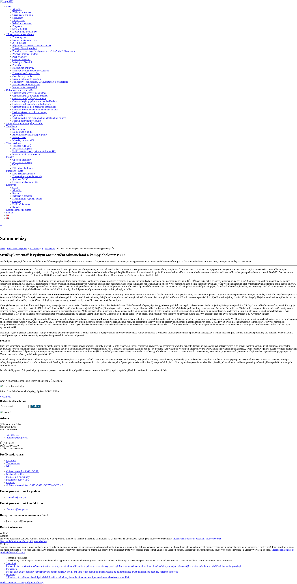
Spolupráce (17, 17)
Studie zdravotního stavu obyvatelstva (30, 70)
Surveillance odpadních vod (26, 84)
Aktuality (17, 9)
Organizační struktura (22, 15)
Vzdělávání (11, 126)
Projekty (10, 157)
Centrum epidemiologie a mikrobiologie (31, 104)
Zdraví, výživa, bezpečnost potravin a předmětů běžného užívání (43, 51)
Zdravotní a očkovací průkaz (26, 73)
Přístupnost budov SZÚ (17, 479)
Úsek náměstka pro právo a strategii (29, 112)
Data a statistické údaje (23, 173)
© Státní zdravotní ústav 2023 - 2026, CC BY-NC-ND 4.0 (34, 485)
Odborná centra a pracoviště (20, 90)
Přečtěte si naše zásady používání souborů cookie (197, 538)
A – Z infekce (19, 42)
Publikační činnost (21, 204)
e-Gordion (11, 460)
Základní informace (21, 12)
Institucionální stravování (24, 87)
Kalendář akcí (19, 137)
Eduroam (10, 482)
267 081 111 (13, 435)
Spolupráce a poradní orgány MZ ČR (24, 123)
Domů (2, 248)
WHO (15, 165)
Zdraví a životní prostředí (24, 48)
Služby (15, 193)
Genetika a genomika (22, 76)
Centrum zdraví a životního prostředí (30, 95)
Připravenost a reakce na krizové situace (31, 45)
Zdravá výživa (19, 37)
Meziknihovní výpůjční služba (27, 198)
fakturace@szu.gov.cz (17, 509)
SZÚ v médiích (19, 29)
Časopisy (16, 201)
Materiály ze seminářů (23, 140)
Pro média (17, 26)
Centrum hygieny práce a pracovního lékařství (34, 101)
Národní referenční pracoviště (26, 120)
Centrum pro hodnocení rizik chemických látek (35, 109)
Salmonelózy (50, 248)
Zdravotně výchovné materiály (27, 176)
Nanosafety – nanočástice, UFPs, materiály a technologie (40, 81)
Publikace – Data (14, 171)
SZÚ (8, 6)
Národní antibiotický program (26, 79)
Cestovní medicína (21, 59)
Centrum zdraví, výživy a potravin (29, 98)
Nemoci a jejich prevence (24, 40)
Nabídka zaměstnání (22, 23)
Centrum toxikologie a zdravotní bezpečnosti (34, 106)
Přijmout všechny (38, 541)
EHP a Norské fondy (22, 168)
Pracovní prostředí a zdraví (25, 54)
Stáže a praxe (18, 129)
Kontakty (17, 207)
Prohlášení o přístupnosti (18, 477)
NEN (8, 466)
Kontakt (10, 212)
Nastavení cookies (15, 474)
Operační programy (21, 159)
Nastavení (5, 541)
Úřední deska (18, 20)
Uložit (3, 582)
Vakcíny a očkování (22, 62)
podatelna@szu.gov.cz (18, 497)
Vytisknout (5, 396)
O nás (15, 187)
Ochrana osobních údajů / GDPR (22, 471)
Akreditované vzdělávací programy (29, 134)
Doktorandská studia (22, 132)
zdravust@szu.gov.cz (17, 437)
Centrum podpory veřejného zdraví (29, 93)
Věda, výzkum (13, 143)
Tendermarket (13, 463)
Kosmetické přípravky (23, 68)
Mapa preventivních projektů (26, 154)
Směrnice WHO (20, 179)
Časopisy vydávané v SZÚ (25, 182)
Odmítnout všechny (20, 541)
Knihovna (11, 184)
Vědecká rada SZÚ (21, 145)
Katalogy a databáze (22, 196)
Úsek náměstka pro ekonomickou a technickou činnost (39, 118)
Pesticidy (16, 65)
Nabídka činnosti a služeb (18, 209)
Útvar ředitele (19, 115)
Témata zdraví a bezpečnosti (20, 34)
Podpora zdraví (19, 56)
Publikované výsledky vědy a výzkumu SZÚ (34, 151)
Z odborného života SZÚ (24, 31)
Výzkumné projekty (22, 148)
